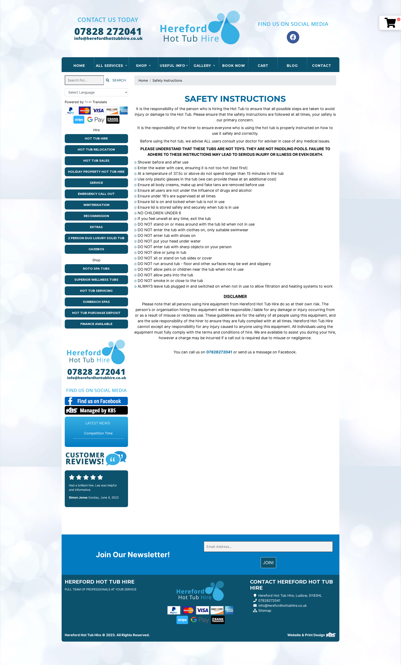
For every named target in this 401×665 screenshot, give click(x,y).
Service (96, 183)
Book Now (233, 66)
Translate (100, 102)
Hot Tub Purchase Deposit (96, 313)
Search (118, 80)
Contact (321, 66)
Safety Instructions (167, 80)
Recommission (96, 216)
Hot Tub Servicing (96, 291)
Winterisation (96, 205)
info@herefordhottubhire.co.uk (282, 605)
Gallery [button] (203, 66)
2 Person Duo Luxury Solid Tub (96, 238)
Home (84, 65)
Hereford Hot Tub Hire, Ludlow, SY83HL (290, 595)
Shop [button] (142, 66)
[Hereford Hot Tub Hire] (200, 29)
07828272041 (269, 600)
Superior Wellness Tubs (96, 280)
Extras (96, 227)
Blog (292, 66)
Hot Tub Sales (96, 160)
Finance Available (96, 324)
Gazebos (96, 249)
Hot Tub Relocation (96, 149)
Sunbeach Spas (96, 302)
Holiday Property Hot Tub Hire (96, 172)
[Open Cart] (390, 23)
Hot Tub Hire (96, 138)
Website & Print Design (306, 635)
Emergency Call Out (96, 194)
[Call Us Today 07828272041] (96, 372)
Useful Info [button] (172, 66)
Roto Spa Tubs (96, 268)
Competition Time (98, 433)
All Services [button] (110, 66)
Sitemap (264, 610)
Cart (263, 66)
